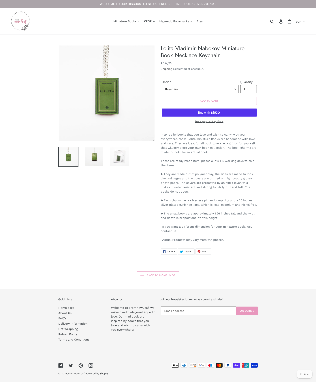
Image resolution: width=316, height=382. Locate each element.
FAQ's (62, 318)
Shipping (166, 69)
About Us (65, 313)
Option (166, 82)
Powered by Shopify (96, 373)
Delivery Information (73, 323)
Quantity (246, 82)
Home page (66, 307)
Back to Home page (161, 275)
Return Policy (68, 334)
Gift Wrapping (68, 329)
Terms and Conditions (73, 339)
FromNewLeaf (76, 373)
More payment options (209, 121)
